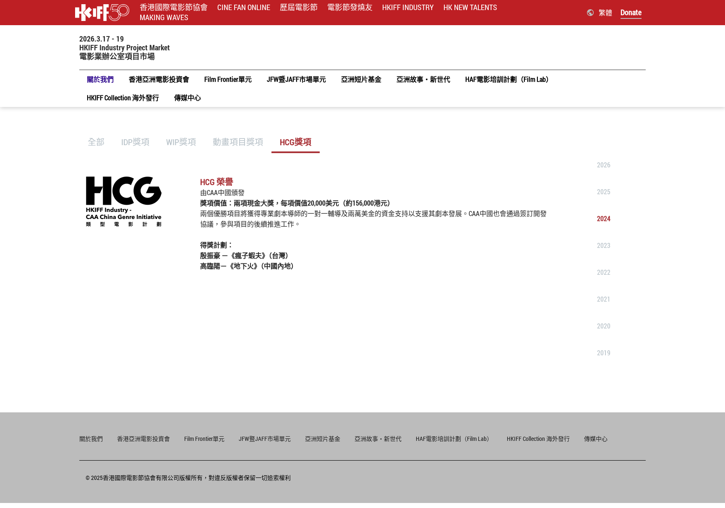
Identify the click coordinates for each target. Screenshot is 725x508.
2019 (603, 352)
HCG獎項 (295, 141)
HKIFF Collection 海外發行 (538, 439)
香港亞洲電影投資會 (143, 439)
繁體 (605, 12)
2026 (603, 164)
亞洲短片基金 (322, 439)
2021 (603, 298)
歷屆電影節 (299, 7)
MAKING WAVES (164, 17)
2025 (603, 191)
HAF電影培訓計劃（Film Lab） (454, 439)
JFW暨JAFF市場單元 (265, 439)
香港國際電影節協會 (174, 7)
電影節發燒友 (350, 7)
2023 (603, 245)
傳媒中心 (596, 439)
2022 (603, 272)
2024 (603, 218)
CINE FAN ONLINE (243, 7)
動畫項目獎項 (238, 141)
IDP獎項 (135, 141)
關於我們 (91, 439)
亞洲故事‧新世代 (378, 439)
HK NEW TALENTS (470, 7)
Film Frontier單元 (204, 439)
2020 (603, 325)
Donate (631, 12)
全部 (96, 141)
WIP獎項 (181, 141)
